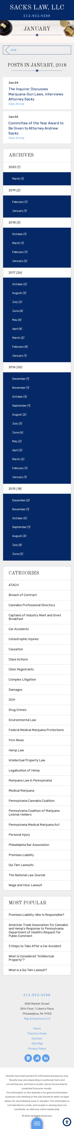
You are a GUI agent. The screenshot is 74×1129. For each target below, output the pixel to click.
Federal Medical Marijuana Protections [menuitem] (36, 730)
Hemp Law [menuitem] (16, 750)
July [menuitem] (17, 302)
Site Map (37, 1043)
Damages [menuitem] (15, 690)
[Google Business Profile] (28, 1058)
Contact (37, 1038)
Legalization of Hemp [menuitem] (24, 770)
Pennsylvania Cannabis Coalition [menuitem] (32, 801)
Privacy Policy (37, 1048)
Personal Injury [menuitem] (19, 835)
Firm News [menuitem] (16, 740)
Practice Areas (37, 1033)
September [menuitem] (21, 405)
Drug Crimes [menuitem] (17, 710)
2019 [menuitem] (14, 190)
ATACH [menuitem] (14, 585)
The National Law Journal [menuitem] (27, 875)
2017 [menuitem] (15, 273)
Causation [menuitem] (16, 649)
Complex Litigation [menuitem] (22, 679)
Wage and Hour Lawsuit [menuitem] (25, 885)
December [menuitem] (20, 378)
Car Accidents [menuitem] (19, 629)
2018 (13, 50)
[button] (67, 1122)
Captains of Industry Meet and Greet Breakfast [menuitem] (35, 617)
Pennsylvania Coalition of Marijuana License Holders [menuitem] (34, 812)
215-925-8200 (37, 16)
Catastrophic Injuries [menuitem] (24, 639)
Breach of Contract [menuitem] (23, 595)
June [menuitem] (17, 311)
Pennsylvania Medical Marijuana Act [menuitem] (34, 825)
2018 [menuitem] (14, 222)
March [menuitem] (18, 178)
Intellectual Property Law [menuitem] (27, 760)
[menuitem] (37, 1028)
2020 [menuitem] (14, 167)
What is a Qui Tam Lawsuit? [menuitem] (28, 970)
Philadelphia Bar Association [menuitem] (29, 845)
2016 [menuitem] (15, 367)
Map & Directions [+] (37, 1018)
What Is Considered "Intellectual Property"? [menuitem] (31, 958)
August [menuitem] (19, 293)
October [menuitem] (19, 234)
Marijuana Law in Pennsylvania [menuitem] (30, 780)
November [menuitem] (20, 387)
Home (37, 1028)
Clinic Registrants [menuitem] (21, 669)
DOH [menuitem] (12, 700)
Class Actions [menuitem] (18, 659)
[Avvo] (37, 1058)
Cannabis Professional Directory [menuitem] (32, 605)
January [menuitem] (19, 211)
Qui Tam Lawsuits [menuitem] (21, 865)
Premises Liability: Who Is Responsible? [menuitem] (36, 915)
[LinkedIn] (46, 1058)
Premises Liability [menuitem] (21, 855)
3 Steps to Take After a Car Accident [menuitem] (35, 946)
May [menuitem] (16, 320)
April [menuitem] (17, 328)
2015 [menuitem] (15, 489)
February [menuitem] (19, 202)
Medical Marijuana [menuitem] (21, 791)
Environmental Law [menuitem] (22, 720)
